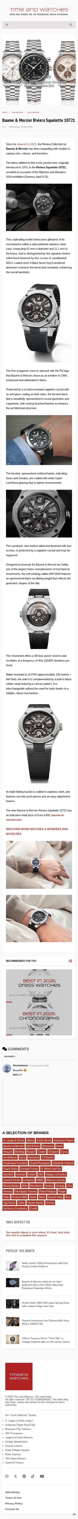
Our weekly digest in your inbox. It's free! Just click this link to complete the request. (38, 1234)
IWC (40, 1174)
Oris (69, 1185)
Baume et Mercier (13, 1146)
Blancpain (48, 1146)
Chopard (53, 1151)
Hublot (32, 1174)
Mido (25, 1185)
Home (4, 112)
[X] (15, 1476)
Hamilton (8, 1174)
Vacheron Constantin (15, 1208)
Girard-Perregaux (40, 1163)
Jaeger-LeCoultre (56, 1174)
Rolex (33, 1197)
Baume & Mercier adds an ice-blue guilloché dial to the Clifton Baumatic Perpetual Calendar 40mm (42, 1285)
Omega (60, 1185)
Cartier (42, 1151)
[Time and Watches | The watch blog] (39, 13)
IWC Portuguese (13, 1433)
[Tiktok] (32, 1476)
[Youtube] (42, 1476)
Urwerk (50, 1202)
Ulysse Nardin (35, 1202)
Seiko (42, 1197)
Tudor (21, 1202)
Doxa (23, 1157)
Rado (6, 1197)
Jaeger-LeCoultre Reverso (18, 1437)
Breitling (19, 1151)
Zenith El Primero (14, 1462)
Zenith (33, 1208)
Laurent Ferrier (12, 1180)
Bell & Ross (33, 1146)
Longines (28, 1180)
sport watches (33, 112)
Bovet (59, 1146)
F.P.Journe (48, 1157)
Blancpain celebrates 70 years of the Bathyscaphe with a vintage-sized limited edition (39, 81)
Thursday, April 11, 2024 (39, 1066)
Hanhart (20, 1174)
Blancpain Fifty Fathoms (18, 1429)
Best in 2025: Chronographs (28, 1027)
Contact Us (12, 1509)
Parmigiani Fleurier (26, 1191)
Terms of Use (13, 1497)
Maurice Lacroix (55, 1180)
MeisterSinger (11, 1185)
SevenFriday (55, 1197)
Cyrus (64, 1151)
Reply (16, 1075)
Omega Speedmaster (16, 1441)
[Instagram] (7, 1476)
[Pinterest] (24, 1476)
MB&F (40, 1180)
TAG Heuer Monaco (15, 1458)
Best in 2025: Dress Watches (28, 994)
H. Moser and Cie (51, 1168)
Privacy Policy (14, 1503)
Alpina (30, 1140)
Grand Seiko (10, 1168)
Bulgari (31, 1151)
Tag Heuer (9, 1202)
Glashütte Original (63, 1163)
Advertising (12, 1492)
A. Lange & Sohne (13, 1140)
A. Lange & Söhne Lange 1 (19, 1420)
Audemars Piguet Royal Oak (20, 1425)
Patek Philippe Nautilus (17, 1450)
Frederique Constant (15, 1163)
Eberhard (33, 1157)
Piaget (62, 1191)
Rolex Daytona (13, 1454)
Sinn (67, 1197)
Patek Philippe (47, 1191)
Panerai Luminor (13, 1446)
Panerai (7, 1191)
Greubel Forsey (29, 1168)
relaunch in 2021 (26, 144)
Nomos (49, 1185)
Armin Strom (44, 1140)
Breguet (7, 1151)
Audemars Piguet (63, 1140)
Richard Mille (19, 1197)
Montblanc (36, 1185)
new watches (17, 112)
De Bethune (10, 1157)
